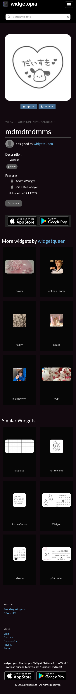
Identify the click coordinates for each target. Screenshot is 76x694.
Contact (8, 637)
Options (13, 203)
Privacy (8, 644)
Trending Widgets (14, 609)
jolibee (11, 166)
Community (10, 641)
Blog (6, 633)
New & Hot (10, 612)
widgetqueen (43, 144)
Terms (7, 648)
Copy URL (30, 106)
